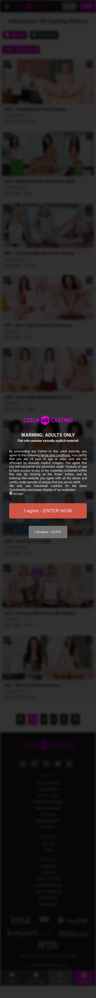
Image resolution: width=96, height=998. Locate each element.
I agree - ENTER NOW (48, 510)
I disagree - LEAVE (48, 532)
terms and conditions (55, 455)
